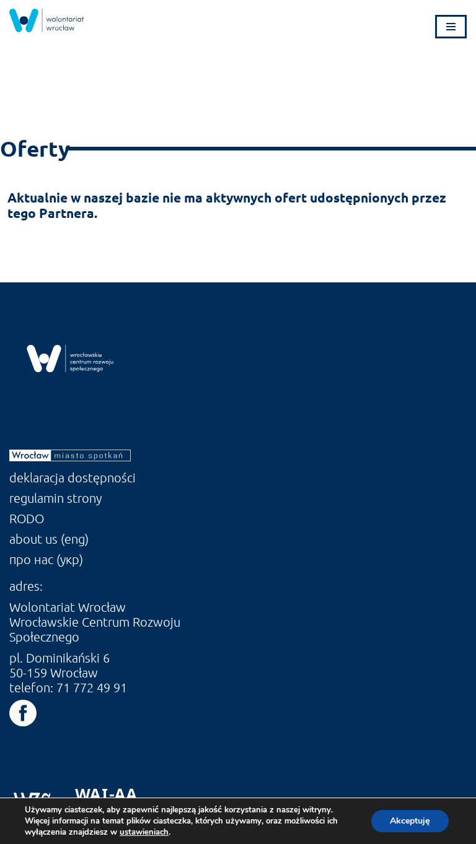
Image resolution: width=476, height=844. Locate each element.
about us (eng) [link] (49, 538)
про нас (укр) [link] (46, 559)
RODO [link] (26, 518)
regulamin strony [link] (55, 497)
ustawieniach (144, 832)
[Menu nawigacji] (451, 26)
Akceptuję (410, 821)
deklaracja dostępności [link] (72, 477)
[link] (46, 20)
